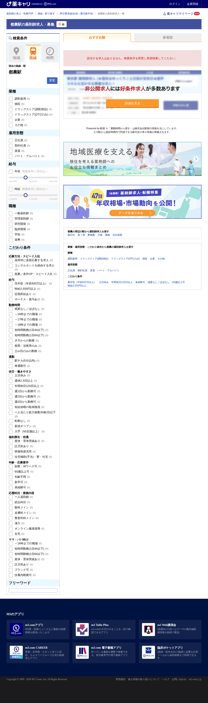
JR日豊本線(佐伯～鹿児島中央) (76, 13)
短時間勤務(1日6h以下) (31, 335)
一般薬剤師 (23, 213)
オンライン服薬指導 (29, 528)
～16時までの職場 (28, 314)
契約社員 (22, 145)
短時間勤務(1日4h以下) (31, 330)
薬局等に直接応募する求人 (33, 260)
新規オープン (25, 426)
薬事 (19, 239)
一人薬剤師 (23, 496)
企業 (19, 119)
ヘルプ (165, 679)
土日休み (22, 375)
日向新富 (117, 235)
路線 (33, 58)
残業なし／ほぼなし (29, 308)
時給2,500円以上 (27, 288)
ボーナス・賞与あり (29, 299)
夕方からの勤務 (26, 340)
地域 (16, 58)
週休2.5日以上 (25, 380)
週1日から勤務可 (27, 391)
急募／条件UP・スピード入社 (35, 274)
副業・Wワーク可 (27, 466)
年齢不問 (22, 476)
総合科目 (22, 502)
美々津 (81, 235)
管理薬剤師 (23, 218)
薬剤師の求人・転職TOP (19, 13)
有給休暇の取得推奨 (29, 407)
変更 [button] (52, 80)
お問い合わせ (179, 679)
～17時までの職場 (28, 319)
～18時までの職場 (28, 324)
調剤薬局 (22, 98)
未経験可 (22, 487)
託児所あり (23, 446)
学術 (19, 234)
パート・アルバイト (29, 156)
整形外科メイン (26, 518)
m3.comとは (195, 679)
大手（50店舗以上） (29, 431)
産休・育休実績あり (29, 440)
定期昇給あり (25, 294)
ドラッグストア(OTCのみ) (33, 114)
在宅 (19, 533)
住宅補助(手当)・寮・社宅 (33, 456)
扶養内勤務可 (25, 575)
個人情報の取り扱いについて (144, 679)
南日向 (71, 235)
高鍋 (107, 235)
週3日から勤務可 (27, 401)
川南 (100, 235)
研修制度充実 (25, 451)
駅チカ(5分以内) (26, 360)
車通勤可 (22, 365)
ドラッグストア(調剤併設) (33, 109)
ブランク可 (23, 569)
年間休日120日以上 (28, 386)
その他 (20, 125)
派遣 (19, 150)
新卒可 (20, 482)
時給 (31, 189)
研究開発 (22, 223)
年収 (31, 171)
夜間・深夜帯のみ (27, 345)
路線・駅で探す (46, 13)
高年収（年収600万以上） (33, 283)
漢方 (19, 523)
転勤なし (22, 420)
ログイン (175, 3)
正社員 (20, 140)
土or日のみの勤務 (27, 351)
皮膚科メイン (25, 512)
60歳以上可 (23, 471)
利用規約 (121, 679)
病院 (19, 104)
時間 (50, 58)
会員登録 (192, 3)
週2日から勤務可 (27, 396)
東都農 (91, 235)
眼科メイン (23, 507)
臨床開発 (22, 229)
